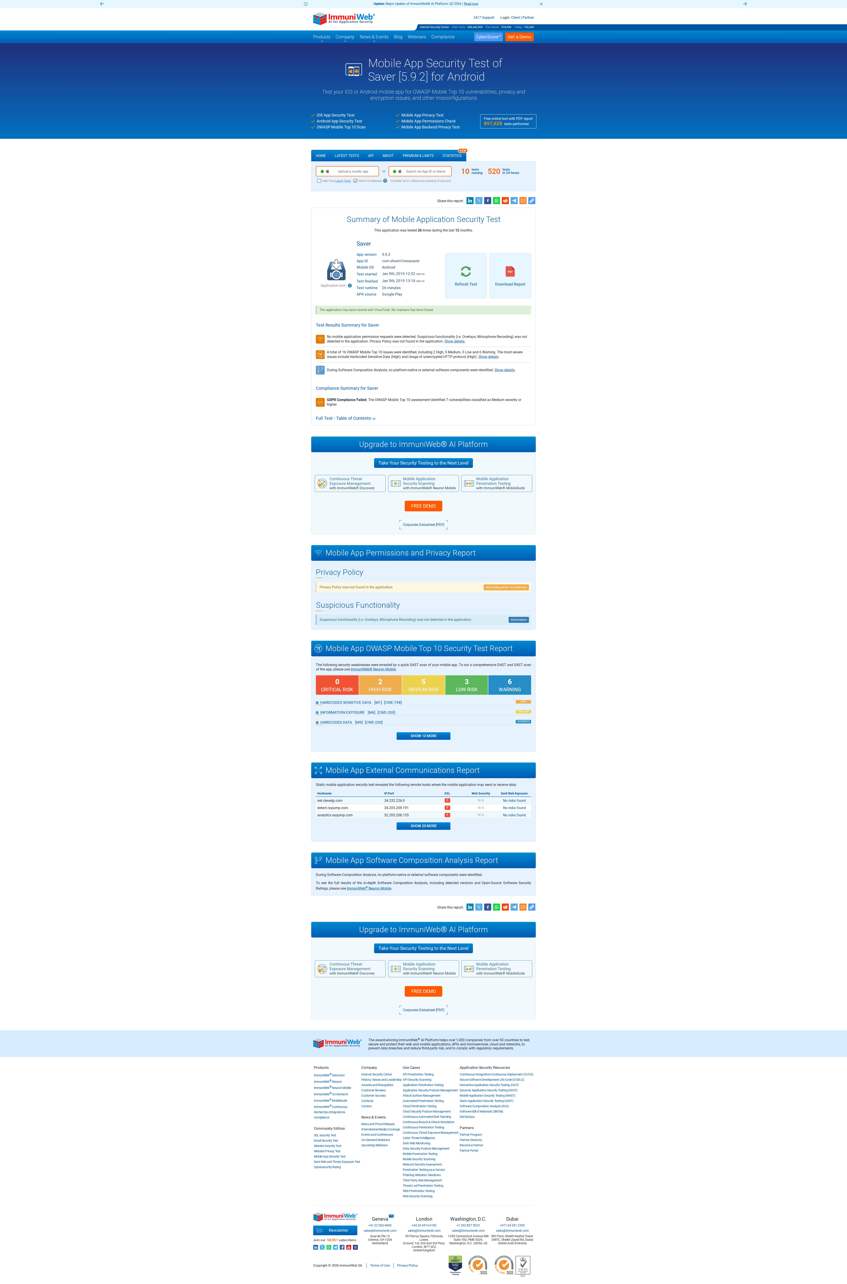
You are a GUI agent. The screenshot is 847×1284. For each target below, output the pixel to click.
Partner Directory (471, 1140)
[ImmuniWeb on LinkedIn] (315, 1246)
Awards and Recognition (377, 1085)
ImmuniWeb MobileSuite (330, 1100)
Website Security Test (327, 1146)
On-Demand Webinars (375, 1140)
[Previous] (102, 4)
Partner (528, 18)
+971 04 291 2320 (512, 1225)
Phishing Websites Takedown (422, 1175)
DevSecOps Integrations (329, 1112)
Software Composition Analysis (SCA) (484, 1106)
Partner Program (471, 1134)
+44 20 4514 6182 (424, 1225)
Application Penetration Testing (423, 1085)
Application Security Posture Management (430, 1090)
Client (515, 18)
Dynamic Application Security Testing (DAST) (488, 1090)
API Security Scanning (417, 1079)
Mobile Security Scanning (419, 1159)
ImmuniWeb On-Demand (331, 1094)
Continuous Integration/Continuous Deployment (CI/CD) (496, 1074)
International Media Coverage (380, 1129)
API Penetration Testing (418, 1074)
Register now (476, 4)
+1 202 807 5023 (468, 1225)
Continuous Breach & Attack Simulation (428, 1122)
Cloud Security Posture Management (427, 1111)
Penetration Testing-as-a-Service (424, 1169)
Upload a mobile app (353, 171)
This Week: (492, 27)
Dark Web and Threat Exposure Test (337, 1162)
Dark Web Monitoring (416, 1143)
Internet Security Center (434, 27)
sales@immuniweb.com (380, 1230)
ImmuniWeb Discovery (329, 1075)
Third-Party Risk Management (422, 1180)
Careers (366, 1106)
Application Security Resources (485, 1067)
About (388, 156)
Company (369, 1067)
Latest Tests (347, 156)
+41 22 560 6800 (380, 1225)
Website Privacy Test (327, 1151)
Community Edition (329, 1128)
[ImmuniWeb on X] (322, 1246)
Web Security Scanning (418, 1196)
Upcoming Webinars (374, 1145)
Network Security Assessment (422, 1164)
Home (321, 156)
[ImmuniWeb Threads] (355, 1246)
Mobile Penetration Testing (420, 1154)
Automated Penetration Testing (423, 1101)
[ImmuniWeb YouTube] (348, 1246)
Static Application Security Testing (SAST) (486, 1101)
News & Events (373, 1117)
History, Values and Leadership (381, 1079)
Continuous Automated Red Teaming (427, 1116)
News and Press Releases (378, 1124)
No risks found (514, 800)
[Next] (745, 4)
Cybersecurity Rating (327, 1167)
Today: (518, 27)
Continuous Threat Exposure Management (430, 1132)
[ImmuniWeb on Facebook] (342, 1246)
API (370, 156)
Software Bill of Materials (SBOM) (481, 1111)
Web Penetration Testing (419, 1191)
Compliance (321, 1117)
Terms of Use (380, 1265)
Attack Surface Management (421, 1095)
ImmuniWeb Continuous (330, 1107)
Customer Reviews (373, 1090)
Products (321, 1067)
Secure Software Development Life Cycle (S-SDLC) (492, 1079)
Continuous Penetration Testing (423, 1127)
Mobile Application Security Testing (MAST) (487, 1095)
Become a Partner (471, 1145)
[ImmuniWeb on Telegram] (335, 1246)
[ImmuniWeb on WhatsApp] (328, 1246)
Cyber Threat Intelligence (419, 1138)
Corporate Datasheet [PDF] (423, 525)
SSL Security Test (325, 1135)
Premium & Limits (418, 156)
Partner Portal (469, 1150)
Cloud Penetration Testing (420, 1106)
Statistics (454, 154)
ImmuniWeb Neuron (328, 1081)
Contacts (367, 1101)
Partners (467, 1128)
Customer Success (373, 1095)
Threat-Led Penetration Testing (423, 1185)
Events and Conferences (377, 1134)
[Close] (541, 4)
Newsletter (338, 1230)
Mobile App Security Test (330, 1156)
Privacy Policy (407, 1265)
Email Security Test (326, 1140)
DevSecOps (467, 1116)
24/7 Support (484, 18)
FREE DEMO (423, 506)
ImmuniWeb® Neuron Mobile (373, 669)
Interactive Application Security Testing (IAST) (489, 1085)
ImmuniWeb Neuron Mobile (369, 888)
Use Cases (411, 1067)
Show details (454, 341)
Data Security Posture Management (426, 1148)
